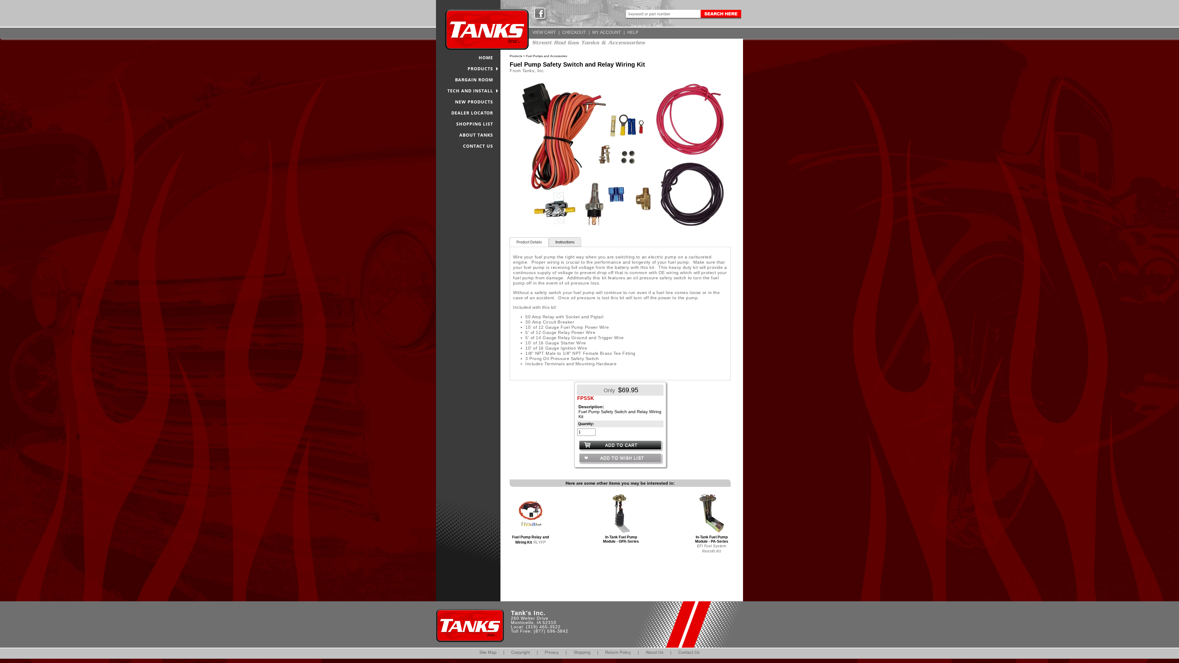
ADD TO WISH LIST (621, 458)
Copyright (520, 652)
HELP (632, 32)
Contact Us (689, 652)
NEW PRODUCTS (474, 102)
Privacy (552, 652)
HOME (486, 57)
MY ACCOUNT (606, 32)
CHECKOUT (574, 32)
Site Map (487, 652)
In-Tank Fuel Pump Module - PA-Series (711, 539)
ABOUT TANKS (476, 135)
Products (516, 56)
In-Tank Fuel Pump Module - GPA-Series (621, 539)
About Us (654, 652)
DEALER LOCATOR (472, 113)
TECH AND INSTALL (470, 91)
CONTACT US (478, 146)
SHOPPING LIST (474, 124)
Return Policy (618, 652)
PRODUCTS (480, 69)
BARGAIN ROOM (474, 80)
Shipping (582, 652)
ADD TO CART (621, 445)
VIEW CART (544, 32)
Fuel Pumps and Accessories (546, 56)
